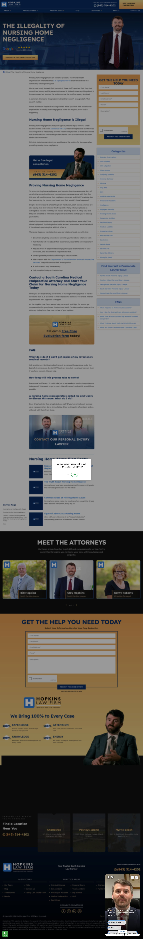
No (68, 474)
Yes (74, 474)
